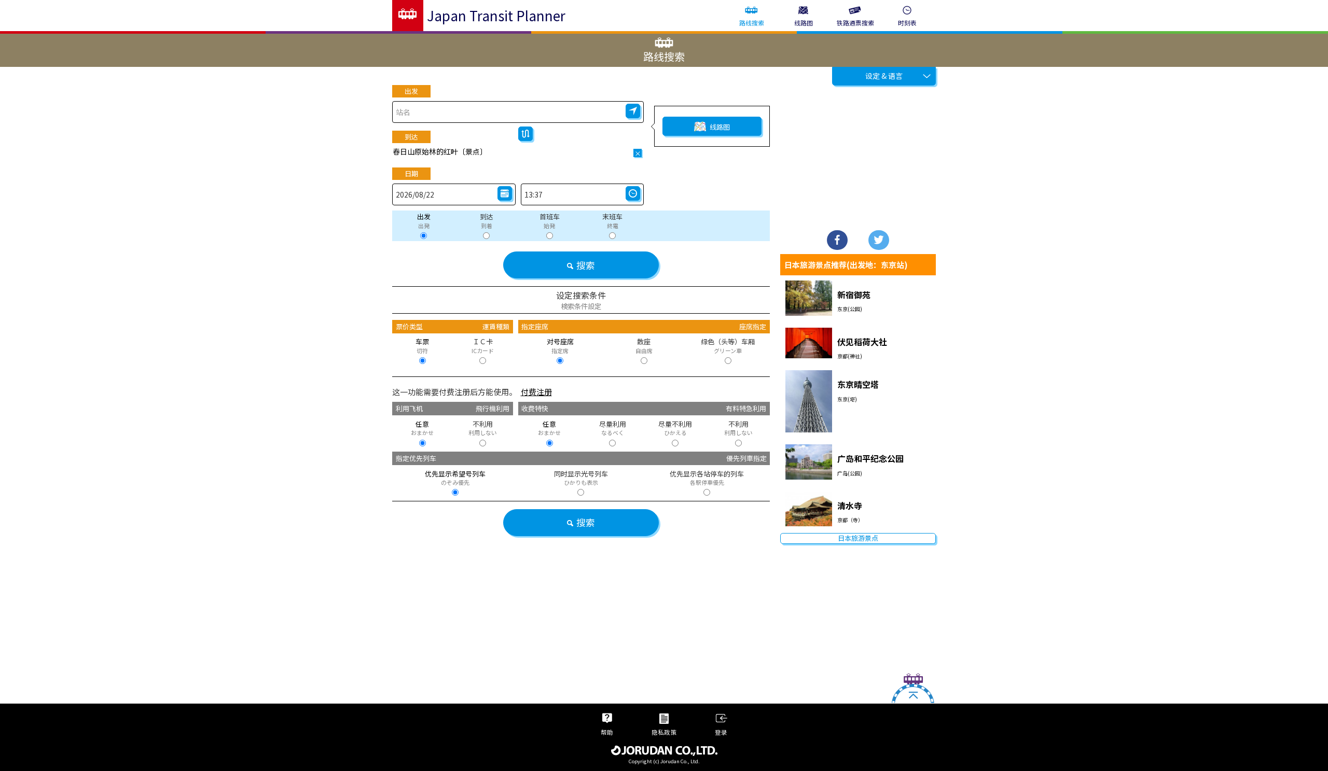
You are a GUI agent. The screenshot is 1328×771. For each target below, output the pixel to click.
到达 (411, 137)
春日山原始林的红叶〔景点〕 (440, 151)
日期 (411, 173)
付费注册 (536, 391)
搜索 (585, 265)
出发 (411, 91)
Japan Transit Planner (496, 15)
